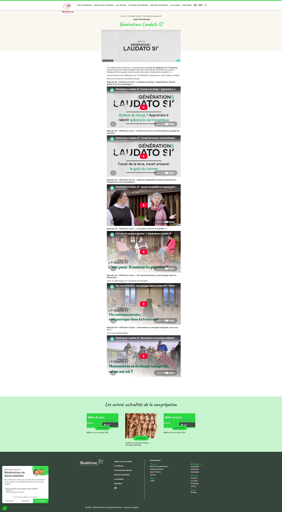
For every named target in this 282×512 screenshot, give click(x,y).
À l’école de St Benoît (138, 5)
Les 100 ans (121, 5)
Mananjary (195, 472)
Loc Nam (194, 481)
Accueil (123, 16)
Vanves (153, 475)
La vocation (175, 5)
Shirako (194, 492)
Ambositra (195, 466)
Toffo (152, 481)
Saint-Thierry (155, 472)
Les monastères (84, 5)
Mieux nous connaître (104, 5)
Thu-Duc (194, 478)
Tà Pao (193, 486)
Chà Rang (195, 484)
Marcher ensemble (159, 5)
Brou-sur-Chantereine (159, 466)
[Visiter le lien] (68, 8)
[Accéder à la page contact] (195, 5)
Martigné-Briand (134, 16)
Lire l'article (103, 428)
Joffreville (195, 469)
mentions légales (131, 507)
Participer (187, 5)
